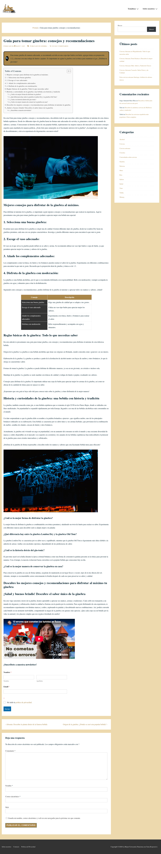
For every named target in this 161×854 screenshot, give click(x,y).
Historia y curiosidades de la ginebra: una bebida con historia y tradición (33, 91)
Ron (121, 175)
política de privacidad (24, 702)
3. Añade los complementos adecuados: (21, 83)
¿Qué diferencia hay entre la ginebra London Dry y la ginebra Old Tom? (33, 97)
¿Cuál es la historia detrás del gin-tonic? (23, 99)
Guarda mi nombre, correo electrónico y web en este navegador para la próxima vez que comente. (44, 818)
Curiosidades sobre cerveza (128, 157)
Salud (121, 184)
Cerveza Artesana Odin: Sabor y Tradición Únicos (135, 66)
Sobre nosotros (149, 8)
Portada (35, 27)
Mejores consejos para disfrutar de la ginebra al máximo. (27, 74)
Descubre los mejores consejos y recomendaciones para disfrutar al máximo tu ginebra (38, 105)
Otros (121, 170)
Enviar (7, 709)
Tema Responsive (151, 847)
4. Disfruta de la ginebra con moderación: (22, 86)
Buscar (120, 25)
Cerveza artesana (125, 148)
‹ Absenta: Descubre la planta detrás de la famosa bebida (26, 724)
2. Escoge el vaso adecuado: (17, 80)
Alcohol (122, 139)
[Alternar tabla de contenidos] (67, 71)
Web (7, 807)
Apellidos (39, 681)
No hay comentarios (60, 46)
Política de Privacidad (28, 847)
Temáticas (132, 8)
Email (7, 686)
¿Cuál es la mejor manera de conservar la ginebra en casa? (29, 102)
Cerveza (122, 144)
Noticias (122, 166)
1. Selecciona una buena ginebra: (19, 77)
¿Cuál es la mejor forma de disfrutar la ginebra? (25, 94)
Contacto (16, 847)
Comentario (10, 751)
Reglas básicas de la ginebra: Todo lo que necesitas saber (28, 89)
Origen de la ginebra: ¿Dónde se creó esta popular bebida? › (85, 724)
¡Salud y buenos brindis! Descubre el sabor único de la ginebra (30, 108)
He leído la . (19, 702)
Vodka (122, 193)
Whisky (122, 197)
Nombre (6, 681)
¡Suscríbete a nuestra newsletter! (20, 110)
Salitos (122, 179)
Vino (121, 188)
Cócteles (122, 153)
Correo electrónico (12, 796)
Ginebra (44, 46)
